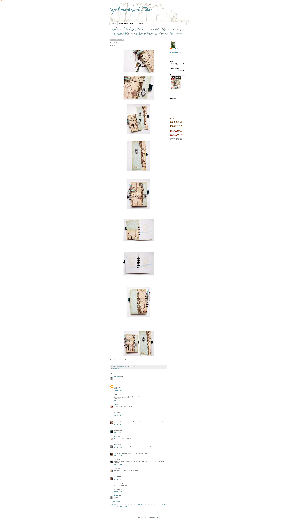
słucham (132, 33)
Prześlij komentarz (116, 501)
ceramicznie (125, 33)
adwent (152, 29)
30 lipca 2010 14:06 (118, 455)
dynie (126, 34)
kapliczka (182, 29)
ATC (139, 35)
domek (148, 34)
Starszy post (164, 504)
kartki (113, 28)
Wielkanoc (116, 30)
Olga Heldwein (117, 376)
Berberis (116, 459)
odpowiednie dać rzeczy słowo (169, 33)
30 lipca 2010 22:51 (118, 491)
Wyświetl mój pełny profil (175, 52)
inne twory (135, 29)
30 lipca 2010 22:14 (118, 479)
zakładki (175, 32)
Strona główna (113, 23)
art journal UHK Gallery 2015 (134, 34)
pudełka (167, 29)
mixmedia (114, 29)
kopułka (125, 35)
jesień (159, 33)
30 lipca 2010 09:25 (118, 379)
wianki (154, 32)
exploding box (135, 32)
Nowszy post (113, 504)
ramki (144, 32)
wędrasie (114, 34)
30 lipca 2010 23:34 (118, 499)
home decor (176, 30)
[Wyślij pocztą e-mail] (129, 366)
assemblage (124, 28)
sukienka (169, 34)
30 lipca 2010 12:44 (118, 440)
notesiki (182, 30)
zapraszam (116, 32)
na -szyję (153, 34)
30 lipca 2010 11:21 (118, 415)
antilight (115, 436)
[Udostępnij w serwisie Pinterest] (135, 366)
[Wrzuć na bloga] (130, 366)
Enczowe (132, 359)
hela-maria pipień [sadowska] (120, 451)
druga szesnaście (118, 483)
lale (183, 34)
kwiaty (129, 35)
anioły (180, 34)
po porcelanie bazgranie (117, 35)
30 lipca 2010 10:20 (118, 400)
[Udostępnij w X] (132, 366)
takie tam (147, 30)
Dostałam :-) (123, 32)
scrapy (153, 30)
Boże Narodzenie (169, 28)
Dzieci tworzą (175, 34)
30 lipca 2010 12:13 (118, 432)
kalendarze (182, 32)
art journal (159, 29)
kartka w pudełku (138, 30)
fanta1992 (116, 420)
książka (163, 32)
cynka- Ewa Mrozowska (177, 48)
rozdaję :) (170, 32)
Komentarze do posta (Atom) (121, 506)
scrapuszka (134, 35)
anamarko (116, 495)
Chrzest (149, 32)
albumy (179, 28)
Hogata (115, 404)
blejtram (174, 29)
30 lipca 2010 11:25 (118, 424)
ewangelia (127, 29)
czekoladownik (139, 33)
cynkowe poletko (130, 10)
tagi (129, 32)
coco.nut (116, 476)
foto (159, 32)
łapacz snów (158, 34)
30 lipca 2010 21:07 (118, 472)
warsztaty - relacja (126, 30)
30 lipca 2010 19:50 (118, 464)
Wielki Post (153, 28)
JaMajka (116, 444)
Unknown (116, 384)
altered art (144, 29)
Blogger (156, 517)
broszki (160, 30)
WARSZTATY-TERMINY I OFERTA (126, 23)
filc (140, 32)
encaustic (143, 35)
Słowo (145, 28)
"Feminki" (164, 34)
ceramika (143, 34)
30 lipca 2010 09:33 (118, 390)
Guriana (115, 468)
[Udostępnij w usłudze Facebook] (133, 366)
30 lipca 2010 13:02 (118, 447)
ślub (121, 29)
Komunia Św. (167, 30)
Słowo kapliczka (117, 33)
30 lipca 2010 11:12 (118, 408)
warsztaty (136, 28)
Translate (181, 65)
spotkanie (147, 33)
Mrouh (115, 428)
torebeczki (153, 33)
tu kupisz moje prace (139, 23)
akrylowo (180, 33)
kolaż (160, 28)
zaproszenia (120, 34)
